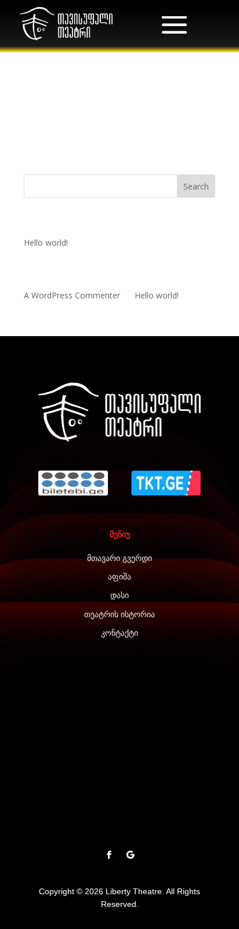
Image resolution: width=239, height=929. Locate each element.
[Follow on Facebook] (109, 855)
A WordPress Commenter (72, 295)
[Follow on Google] (130, 855)
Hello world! (46, 242)
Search (196, 186)
